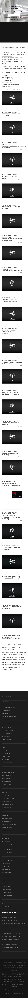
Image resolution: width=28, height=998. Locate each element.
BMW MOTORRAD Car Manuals (9, 716)
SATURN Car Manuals (6, 866)
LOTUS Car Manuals (6, 812)
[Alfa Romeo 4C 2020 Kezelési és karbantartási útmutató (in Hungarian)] (14, 223)
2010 (8, 68)
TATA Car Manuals (6, 886)
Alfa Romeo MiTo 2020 (7, 80)
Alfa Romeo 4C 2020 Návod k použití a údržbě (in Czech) (12, 362)
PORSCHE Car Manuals (7, 855)
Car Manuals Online (14, 8)
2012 (14, 68)
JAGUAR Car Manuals (6, 789)
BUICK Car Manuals (6, 719)
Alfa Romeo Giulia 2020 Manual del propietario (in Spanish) (11, 606)
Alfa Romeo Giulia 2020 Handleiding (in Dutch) (11, 577)
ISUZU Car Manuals (6, 787)
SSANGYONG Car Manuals (8, 878)
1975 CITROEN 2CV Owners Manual (10, 947)
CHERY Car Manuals (6, 724)
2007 (23, 66)
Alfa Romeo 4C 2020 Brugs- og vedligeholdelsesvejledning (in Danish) (14, 145)
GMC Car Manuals (6, 765)
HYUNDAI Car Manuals (7, 781)
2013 (16, 68)
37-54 (16, 89)
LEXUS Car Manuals (6, 807)
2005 (18, 66)
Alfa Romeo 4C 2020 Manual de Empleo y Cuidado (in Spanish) (10, 299)
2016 (25, 68)
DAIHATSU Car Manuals (7, 742)
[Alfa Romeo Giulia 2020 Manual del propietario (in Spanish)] (14, 592)
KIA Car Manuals (5, 795)
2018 (6, 69)
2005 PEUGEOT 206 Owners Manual (10, 953)
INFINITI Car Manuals (6, 784)
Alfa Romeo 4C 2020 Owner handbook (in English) (10, 453)
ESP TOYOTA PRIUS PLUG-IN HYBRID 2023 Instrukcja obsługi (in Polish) (13, 983)
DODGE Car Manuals (6, 747)
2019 (8, 69)
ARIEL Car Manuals (6, 704)
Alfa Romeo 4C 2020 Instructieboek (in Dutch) (9, 176)
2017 (3, 69)
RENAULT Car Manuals (7, 860)
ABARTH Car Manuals (6, 696)
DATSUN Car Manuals (6, 745)
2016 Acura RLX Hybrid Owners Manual (10, 939)
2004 (15, 66)
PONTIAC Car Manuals (7, 852)
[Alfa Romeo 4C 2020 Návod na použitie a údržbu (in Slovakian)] (14, 378)
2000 (4, 66)
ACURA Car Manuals (6, 699)
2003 (13, 66)
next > (19, 89)
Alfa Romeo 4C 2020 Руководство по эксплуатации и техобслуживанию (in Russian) (11, 515)
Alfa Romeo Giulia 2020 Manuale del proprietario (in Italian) (11, 637)
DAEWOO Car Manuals (7, 739)
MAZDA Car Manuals (6, 821)
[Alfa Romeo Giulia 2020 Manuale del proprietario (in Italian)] (14, 623)
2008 (3, 68)
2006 (21, 66)
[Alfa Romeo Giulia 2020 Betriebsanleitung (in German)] (14, 533)
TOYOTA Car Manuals (6, 892)
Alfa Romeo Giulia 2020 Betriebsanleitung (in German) (11, 547)
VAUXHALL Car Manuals (7, 898)
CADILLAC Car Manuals (7, 721)
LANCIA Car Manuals (6, 801)
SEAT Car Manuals (6, 869)
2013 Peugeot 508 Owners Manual (9, 930)
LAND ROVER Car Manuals (8, 804)
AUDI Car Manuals (6, 710)
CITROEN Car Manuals (7, 733)
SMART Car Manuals (6, 875)
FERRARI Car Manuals (7, 750)
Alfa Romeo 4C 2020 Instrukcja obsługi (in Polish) (11, 206)
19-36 (14, 89)
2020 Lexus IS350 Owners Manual (9, 920)
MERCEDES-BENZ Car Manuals (9, 824)
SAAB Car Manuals (6, 863)
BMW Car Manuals (6, 713)
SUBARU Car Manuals (7, 880)
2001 (7, 66)
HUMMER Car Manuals (7, 778)
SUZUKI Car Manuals (6, 883)
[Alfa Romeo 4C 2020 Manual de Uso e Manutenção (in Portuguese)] (14, 316)
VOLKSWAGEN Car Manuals (8, 901)
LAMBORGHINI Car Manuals (8, 798)
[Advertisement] (14, 32)
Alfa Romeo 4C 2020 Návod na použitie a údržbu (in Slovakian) (10, 392)
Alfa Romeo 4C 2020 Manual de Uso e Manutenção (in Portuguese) (9, 331)
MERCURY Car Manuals (7, 827)
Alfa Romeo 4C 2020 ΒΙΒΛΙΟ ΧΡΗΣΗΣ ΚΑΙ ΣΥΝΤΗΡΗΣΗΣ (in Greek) (11, 483)
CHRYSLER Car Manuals (7, 730)
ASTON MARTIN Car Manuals (8, 707)
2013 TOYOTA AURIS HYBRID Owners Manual (12, 936)
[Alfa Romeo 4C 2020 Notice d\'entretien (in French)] (14, 408)
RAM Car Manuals (6, 857)
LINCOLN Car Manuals (7, 810)
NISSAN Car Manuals (6, 835)
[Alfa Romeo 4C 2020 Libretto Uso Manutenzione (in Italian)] (14, 255)
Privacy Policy (8, 993)
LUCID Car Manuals (6, 815)
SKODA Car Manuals (6, 872)
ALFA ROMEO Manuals (7, 56)
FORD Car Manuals (6, 756)
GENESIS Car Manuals (7, 762)
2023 (19, 69)
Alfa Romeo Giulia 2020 (7, 77)
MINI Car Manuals (6, 830)
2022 (16, 69)
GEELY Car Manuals (6, 759)
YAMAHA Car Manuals (6, 906)
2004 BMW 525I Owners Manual (9, 917)
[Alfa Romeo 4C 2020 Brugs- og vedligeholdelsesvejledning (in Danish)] (14, 130)
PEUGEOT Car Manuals (7, 844)
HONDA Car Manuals (6, 775)
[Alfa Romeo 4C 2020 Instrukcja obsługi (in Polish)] (14, 192)
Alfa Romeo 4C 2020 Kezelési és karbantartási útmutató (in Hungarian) (12, 238)
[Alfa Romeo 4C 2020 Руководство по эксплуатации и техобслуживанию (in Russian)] (14, 500)
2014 (19, 68)
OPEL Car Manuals (6, 841)
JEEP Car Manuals (6, 792)
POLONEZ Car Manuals (7, 849)
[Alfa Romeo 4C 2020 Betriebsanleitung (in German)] (14, 100)
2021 (14, 69)
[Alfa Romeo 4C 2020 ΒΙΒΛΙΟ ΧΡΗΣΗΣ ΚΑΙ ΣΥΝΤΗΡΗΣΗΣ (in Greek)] (14, 469)
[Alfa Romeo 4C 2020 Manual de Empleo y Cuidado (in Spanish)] (14, 285)
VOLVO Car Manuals (6, 903)
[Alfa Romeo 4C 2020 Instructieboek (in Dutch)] (14, 162)
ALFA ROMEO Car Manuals (8, 701)
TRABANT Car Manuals (7, 895)
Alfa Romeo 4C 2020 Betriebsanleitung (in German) (11, 114)
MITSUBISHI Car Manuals (7, 833)
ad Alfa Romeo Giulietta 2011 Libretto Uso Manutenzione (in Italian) (13, 664)
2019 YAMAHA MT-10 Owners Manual (10, 944)
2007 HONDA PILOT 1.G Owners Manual (11, 933)
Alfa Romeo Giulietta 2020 (7, 78)
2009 (6, 68)
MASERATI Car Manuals (7, 818)
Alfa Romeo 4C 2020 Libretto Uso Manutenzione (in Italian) (12, 269)
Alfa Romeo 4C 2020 (6, 75)
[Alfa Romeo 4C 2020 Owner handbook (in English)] (14, 439)
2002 (10, 66)
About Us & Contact (18, 993)
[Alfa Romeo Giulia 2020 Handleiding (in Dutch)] (14, 564)
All (2, 66)
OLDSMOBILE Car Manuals (8, 838)
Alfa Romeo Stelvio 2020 (7, 82)
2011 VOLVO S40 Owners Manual (9, 926)
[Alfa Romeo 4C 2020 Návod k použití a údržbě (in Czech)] (14, 348)
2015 (22, 68)
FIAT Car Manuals (6, 753)
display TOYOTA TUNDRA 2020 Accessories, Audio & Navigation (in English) (14, 976)
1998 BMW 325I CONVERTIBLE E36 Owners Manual (13, 923)
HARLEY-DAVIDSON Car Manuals (9, 772)
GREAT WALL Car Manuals (8, 767)
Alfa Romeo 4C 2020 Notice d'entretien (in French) (10, 422)
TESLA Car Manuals (6, 889)
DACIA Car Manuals (6, 736)
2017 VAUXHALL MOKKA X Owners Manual (11, 950)
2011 (11, 68)
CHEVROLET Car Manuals (7, 727)
